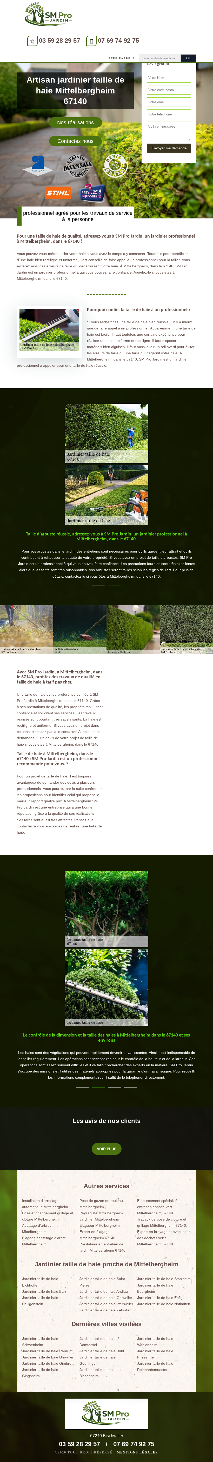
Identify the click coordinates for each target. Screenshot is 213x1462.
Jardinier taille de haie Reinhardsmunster (155, 1366)
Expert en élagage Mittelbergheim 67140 (97, 1235)
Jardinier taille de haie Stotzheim (164, 1279)
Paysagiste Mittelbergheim (101, 1213)
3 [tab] (114, 1087)
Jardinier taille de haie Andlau (103, 1291)
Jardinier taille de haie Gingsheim (40, 1373)
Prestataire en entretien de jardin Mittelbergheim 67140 (102, 1247)
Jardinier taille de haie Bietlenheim (97, 1373)
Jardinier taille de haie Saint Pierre (102, 1282)
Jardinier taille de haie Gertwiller (105, 1298)
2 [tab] (98, 1087)
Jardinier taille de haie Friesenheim (155, 1354)
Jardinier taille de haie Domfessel (97, 1341)
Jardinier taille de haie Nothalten (163, 1304)
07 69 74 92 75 (118, 40)
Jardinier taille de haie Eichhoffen (40, 1282)
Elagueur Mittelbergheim (99, 1225)
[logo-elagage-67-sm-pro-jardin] (49, 15)
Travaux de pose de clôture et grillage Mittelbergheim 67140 (161, 1222)
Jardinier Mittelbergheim (99, 1219)
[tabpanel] (106, 555)
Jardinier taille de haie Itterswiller (106, 1304)
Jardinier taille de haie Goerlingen (97, 1360)
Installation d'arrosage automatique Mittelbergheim (45, 1204)
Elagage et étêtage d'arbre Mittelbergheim (44, 1241)
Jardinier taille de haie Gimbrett (48, 1363)
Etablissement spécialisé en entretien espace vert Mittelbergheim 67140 (160, 1207)
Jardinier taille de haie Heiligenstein (40, 1301)
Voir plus (106, 1149)
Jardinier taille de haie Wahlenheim (155, 1341)
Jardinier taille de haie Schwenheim (40, 1341)
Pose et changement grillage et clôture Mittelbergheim (47, 1216)
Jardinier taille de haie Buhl (101, 1351)
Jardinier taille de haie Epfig (160, 1298)
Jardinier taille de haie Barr (44, 1291)
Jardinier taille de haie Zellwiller (105, 1310)
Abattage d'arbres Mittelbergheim (36, 1228)
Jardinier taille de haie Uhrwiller (48, 1357)
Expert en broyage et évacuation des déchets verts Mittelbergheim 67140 (164, 1238)
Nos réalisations (75, 122)
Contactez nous (75, 141)
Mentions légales (137, 1452)
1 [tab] (82, 1087)
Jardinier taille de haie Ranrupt (47, 1351)
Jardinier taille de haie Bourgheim (155, 1288)
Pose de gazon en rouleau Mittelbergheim (101, 1204)
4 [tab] (130, 1087)
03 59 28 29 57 (59, 40)
